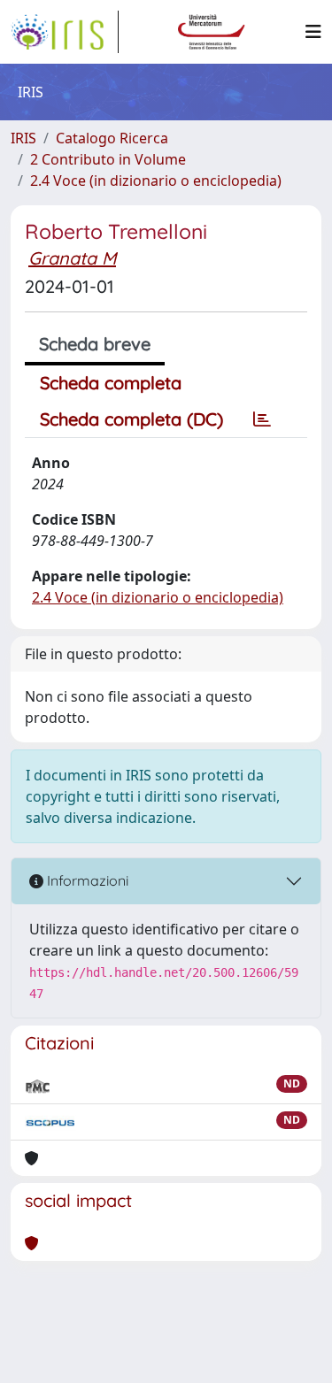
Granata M (72, 258)
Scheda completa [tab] (110, 383)
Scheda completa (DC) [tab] (131, 419)
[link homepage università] (211, 32)
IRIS (23, 138)
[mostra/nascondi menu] (313, 32)
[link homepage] (65, 32)
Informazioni (85, 880)
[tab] (262, 419)
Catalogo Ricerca (112, 138)
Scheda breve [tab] (95, 344)
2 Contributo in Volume (108, 159)
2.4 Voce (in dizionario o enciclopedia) (156, 180)
